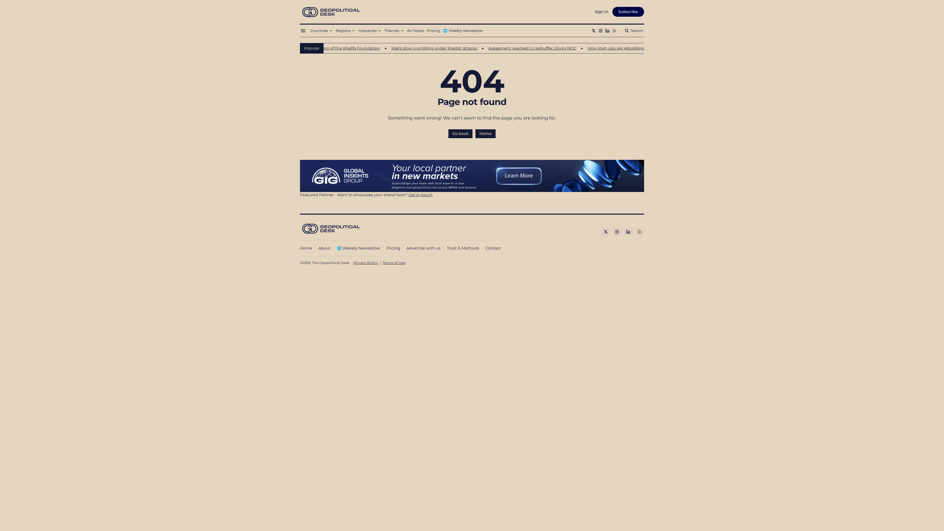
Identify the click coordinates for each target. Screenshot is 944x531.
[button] (319, 30)
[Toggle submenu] (331, 31)
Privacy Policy (366, 263)
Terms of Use (394, 263)
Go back (460, 133)
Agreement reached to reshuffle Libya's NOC (512, 48)
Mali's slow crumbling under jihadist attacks (414, 48)
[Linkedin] (607, 31)
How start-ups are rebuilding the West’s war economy (620, 48)
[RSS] (614, 31)
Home (485, 133)
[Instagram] (600, 31)
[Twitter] (593, 31)
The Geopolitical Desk (330, 263)
